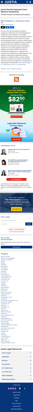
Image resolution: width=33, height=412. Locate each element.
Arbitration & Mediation (6, 260)
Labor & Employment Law (7, 315)
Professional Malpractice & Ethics (9, 325)
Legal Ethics (4, 316)
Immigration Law (5, 307)
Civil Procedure (4, 269)
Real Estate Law (5, 329)
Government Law (5, 303)
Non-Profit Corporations (7, 320)
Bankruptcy (3, 264)
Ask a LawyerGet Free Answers (7, 238)
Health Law (3, 305)
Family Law (3, 295)
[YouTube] (11, 388)
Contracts (8, 69)
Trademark (3, 334)
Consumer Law (4, 281)
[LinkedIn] (9, 388)
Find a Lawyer (5, 217)
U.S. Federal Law (7, 368)
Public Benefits (4, 326)
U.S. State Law (6, 372)
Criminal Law (4, 286)
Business (5, 360)
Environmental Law (5, 294)
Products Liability (5, 323)
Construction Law (5, 279)
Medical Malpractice (6, 318)
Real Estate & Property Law (8, 328)
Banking (3, 263)
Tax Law (3, 333)
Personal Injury (4, 321)
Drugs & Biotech (5, 287)
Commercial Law (5, 274)
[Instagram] (15, 388)
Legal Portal (16, 395)
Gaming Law (4, 299)
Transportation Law (6, 336)
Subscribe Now (16, 209)
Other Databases (7, 375)
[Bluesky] (20, 388)
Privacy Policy (16, 406)
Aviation (3, 261)
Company (16, 398)
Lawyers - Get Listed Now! (16, 229)
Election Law (4, 290)
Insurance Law (4, 310)
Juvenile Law (4, 313)
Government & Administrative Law (9, 300)
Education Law (4, 289)
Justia (18, 385)
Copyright (3, 284)
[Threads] (18, 388)
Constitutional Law (5, 277)
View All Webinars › (16, 179)
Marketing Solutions (8, 379)
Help (16, 400)
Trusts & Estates (5, 338)
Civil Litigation (4, 268)
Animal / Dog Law (5, 256)
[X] (22, 388)
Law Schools (6, 364)
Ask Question (16, 247)
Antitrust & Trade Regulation (8, 258)
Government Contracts (6, 302)
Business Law (4, 266)
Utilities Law (4, 339)
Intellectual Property (16, 69)
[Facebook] (13, 388)
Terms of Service (16, 403)
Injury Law (3, 308)
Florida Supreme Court (6, 297)
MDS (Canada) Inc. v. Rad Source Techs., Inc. (15, 22)
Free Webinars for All (8, 146)
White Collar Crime (5, 341)
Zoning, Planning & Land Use (8, 342)
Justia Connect (16, 392)
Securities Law (4, 331)
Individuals (5, 357)
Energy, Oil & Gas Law (6, 292)
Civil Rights (3, 271)
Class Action (4, 273)
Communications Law (6, 276)
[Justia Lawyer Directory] (24, 388)
